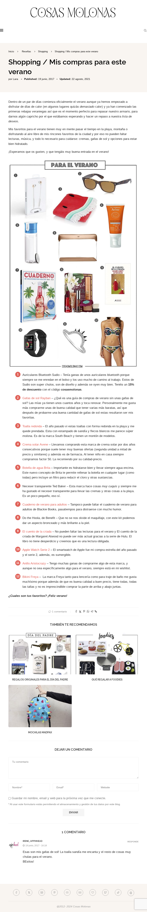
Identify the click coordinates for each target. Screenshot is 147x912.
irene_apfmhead (32, 841)
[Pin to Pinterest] (84, 611)
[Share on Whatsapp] (88, 611)
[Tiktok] (118, 892)
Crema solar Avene (35, 444)
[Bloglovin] (92, 892)
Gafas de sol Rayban (36, 398)
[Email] (80, 892)
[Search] (145, 30)
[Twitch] (105, 892)
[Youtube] (67, 892)
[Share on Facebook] (76, 611)
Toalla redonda (32, 426)
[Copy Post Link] (96, 611)
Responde (133, 842)
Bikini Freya (30, 577)
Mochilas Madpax (40, 732)
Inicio (11, 51)
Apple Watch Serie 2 (36, 550)
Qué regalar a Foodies (107, 679)
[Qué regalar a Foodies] (107, 653)
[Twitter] (29, 892)
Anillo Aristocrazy (34, 563)
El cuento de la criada (37, 531)
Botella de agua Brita (36, 468)
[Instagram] (42, 892)
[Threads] (131, 892)
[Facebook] (16, 892)
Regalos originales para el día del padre (40, 679)
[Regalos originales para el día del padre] (40, 653)
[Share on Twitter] (80, 611)
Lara (15, 79)
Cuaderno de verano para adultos (44, 504)
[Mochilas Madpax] (40, 706)
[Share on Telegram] (92, 611)
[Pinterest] (54, 892)
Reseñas (26, 51)
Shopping (43, 51)
